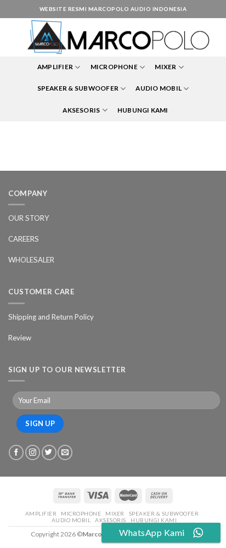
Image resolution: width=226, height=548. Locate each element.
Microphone (114, 67)
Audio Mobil (158, 88)
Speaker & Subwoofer (78, 88)
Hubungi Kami (142, 110)
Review (19, 337)
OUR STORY (28, 218)
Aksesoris (81, 110)
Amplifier (55, 67)
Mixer (165, 67)
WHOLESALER (31, 259)
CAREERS (23, 238)
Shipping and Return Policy (51, 316)
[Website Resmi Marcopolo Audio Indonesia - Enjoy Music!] (118, 37)
